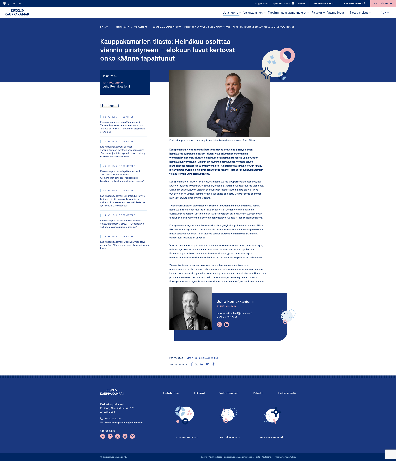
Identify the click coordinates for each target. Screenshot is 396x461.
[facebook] (192, 364)
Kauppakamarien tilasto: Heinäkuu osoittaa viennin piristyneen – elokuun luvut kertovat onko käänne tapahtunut (223, 27)
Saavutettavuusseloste (211, 457)
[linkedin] (201, 364)
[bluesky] (207, 364)
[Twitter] (219, 324)
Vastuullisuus (335, 12)
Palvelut (317, 12)
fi (8, 3)
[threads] (213, 364)
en (14, 3)
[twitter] (196, 364)
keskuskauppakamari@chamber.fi (123, 422)
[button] (240, 13)
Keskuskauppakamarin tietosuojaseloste (241, 457)
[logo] (17, 12)
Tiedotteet (140, 27)
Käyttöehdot (267, 457)
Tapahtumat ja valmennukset (287, 12)
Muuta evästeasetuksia (285, 457)
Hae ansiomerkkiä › (272, 437)
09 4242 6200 (113, 418)
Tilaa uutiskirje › (186, 437)
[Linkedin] (226, 324)
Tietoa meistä (359, 12)
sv (20, 3)
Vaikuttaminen (253, 12)
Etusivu (104, 27)
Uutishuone (230, 12)
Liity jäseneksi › (229, 437)
